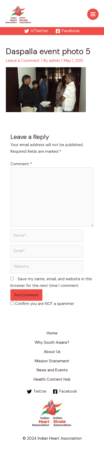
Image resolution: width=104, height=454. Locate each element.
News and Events (52, 370)
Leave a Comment (23, 60)
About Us (52, 351)
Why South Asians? (52, 342)
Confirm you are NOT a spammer (44, 303)
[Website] (46, 267)
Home (52, 333)
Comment (21, 164)
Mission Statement (52, 361)
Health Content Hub (52, 379)
